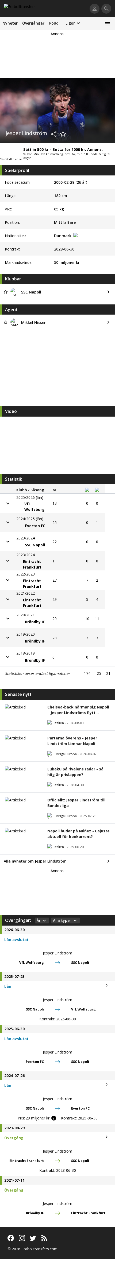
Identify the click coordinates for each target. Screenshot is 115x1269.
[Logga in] (94, 9)
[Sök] (106, 9)
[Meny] (107, 23)
